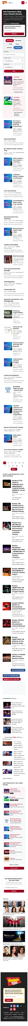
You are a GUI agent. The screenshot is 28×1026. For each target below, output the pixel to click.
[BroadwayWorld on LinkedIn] (17, 1006)
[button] (22, 2)
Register (15, 2)
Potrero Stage (11, 141)
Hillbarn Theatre (16, 104)
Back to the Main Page (11, 675)
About (11, 1012)
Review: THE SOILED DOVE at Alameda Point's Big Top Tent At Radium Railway (18, 507)
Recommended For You (9, 698)
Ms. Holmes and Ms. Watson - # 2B (14, 149)
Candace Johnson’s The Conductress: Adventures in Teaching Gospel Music (17, 410)
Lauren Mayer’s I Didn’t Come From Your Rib (18, 202)
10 (17, 466)
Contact (17, 1012)
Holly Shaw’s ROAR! (17, 436)
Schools (9, 47)
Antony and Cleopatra (11, 375)
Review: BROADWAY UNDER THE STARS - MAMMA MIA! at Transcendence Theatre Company (18, 551)
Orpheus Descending (11, 245)
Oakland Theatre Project (12, 247)
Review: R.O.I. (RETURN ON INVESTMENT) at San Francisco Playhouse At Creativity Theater (18, 528)
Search (6, 51)
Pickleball (16, 100)
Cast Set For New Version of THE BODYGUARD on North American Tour (13, 943)
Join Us (22, 1012)
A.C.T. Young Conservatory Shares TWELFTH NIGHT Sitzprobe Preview (18, 745)
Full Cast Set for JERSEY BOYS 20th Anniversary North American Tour (13, 928)
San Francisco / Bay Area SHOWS (13, 784)
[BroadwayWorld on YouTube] (14, 1009)
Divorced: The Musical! (17, 328)
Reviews (18, 47)
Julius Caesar (17, 79)
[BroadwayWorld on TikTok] (21, 1006)
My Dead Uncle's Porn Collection (11, 218)
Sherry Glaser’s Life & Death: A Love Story (18, 160)
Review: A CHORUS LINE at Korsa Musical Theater (18, 656)
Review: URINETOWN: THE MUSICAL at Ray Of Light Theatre (18, 589)
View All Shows (14, 865)
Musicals (18, 40)
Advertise (6, 1012)
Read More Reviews (18, 670)
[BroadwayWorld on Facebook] (11, 1006)
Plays (10, 44)
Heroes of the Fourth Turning (13, 427)
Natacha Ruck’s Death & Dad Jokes (18, 230)
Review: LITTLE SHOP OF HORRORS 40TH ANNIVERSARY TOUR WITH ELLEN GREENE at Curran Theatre (18, 486)
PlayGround (18, 193)
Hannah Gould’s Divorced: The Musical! (18, 344)
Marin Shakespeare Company (18, 83)
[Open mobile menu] (26, 2)
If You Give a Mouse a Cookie (13, 450)
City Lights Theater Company (18, 260)
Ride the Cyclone (18, 256)
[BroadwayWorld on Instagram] (14, 1006)
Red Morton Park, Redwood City (13, 378)
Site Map (21, 1014)
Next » (14, 469)
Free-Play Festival (10, 191)
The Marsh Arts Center (17, 332)
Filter (14, 71)
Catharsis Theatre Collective (12, 430)
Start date (7, 58)
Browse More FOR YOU (13, 737)
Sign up (13, 891)
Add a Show (14, 868)
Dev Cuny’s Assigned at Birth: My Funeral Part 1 (17, 123)
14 (22, 466)
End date (6, 64)
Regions (15, 1014)
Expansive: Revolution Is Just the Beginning (13, 300)
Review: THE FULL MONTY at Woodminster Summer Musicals (18, 606)
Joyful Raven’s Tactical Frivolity (18, 361)
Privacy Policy (20, 1018)
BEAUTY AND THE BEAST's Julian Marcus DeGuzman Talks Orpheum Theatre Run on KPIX (19, 755)
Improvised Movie (10, 139)
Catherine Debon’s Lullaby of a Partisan (18, 176)
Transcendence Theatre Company (18, 395)
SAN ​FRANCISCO (11, 3)
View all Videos (7, 778)
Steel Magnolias (9, 282)
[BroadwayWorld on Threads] (11, 1009)
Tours (17, 44)
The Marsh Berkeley (17, 130)
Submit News (8, 1014)
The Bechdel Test (9, 289)
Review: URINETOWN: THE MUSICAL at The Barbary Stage (18, 640)
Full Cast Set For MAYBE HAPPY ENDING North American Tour (13, 913)
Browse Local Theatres (11, 679)
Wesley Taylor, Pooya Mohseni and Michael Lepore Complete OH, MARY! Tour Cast (13, 959)
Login (19, 2)
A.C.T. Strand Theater (13, 303)
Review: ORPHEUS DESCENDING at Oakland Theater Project (18, 571)
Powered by (7, 23)
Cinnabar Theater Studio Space (12, 452)
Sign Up (14, 34)
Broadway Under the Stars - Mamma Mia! (18, 388)
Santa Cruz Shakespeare (16, 316)
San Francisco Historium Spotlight (12, 269)
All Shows (10, 40)
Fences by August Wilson (18, 312)
